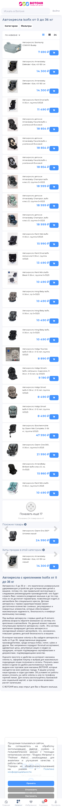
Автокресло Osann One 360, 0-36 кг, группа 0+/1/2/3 (35, 446)
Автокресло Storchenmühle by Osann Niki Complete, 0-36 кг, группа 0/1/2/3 (35, 428)
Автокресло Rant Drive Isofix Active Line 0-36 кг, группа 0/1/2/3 (35, 256)
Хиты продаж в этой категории (22, 550)
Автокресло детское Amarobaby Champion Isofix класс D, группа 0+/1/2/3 (35, 179)
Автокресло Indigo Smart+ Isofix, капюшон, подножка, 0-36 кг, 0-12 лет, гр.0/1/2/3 (36, 371)
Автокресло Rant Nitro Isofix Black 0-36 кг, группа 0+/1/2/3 (35, 273)
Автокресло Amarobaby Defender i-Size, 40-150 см (33, 62)
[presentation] (6, 538)
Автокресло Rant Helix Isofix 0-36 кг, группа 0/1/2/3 (35, 235)
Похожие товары (13, 524)
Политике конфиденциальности (31, 770)
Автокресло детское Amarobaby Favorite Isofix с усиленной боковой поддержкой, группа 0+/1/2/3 (36, 122)
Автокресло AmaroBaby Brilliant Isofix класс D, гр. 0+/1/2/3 (33, 467)
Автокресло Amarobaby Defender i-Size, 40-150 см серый (33, 559)
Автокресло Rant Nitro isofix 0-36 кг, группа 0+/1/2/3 (35, 484)
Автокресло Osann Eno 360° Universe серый (35, 532)
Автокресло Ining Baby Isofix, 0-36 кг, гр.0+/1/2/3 (35, 292)
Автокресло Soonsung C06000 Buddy (32, 43)
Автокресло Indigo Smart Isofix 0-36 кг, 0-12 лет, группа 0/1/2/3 (36, 390)
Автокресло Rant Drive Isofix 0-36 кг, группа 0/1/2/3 (35, 101)
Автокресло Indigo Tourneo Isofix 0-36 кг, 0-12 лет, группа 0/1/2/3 (36, 352)
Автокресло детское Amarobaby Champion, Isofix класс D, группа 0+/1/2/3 (35, 198)
